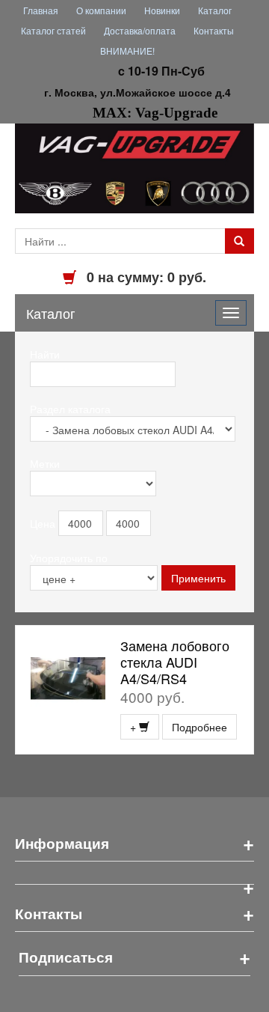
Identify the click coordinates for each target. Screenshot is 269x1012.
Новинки (162, 10)
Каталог (215, 10)
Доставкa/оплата (140, 30)
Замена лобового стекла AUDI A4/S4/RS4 (174, 661)
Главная (40, 10)
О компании (101, 10)
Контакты (214, 30)
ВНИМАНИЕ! (127, 50)
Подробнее (199, 726)
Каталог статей (53, 30)
